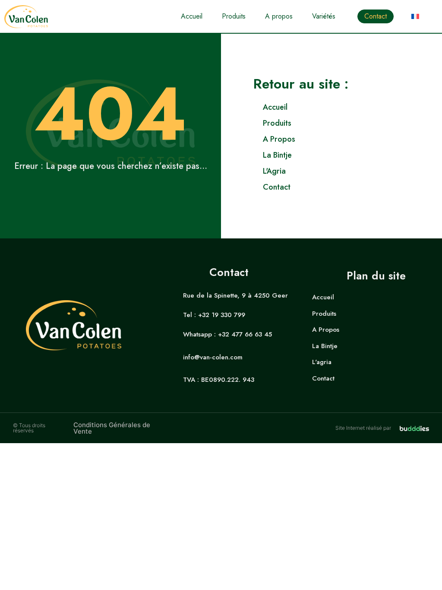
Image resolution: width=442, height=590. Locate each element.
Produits (234, 16)
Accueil (191, 16)
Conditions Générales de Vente (111, 428)
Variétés (323, 16)
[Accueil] (347, 107)
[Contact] (347, 187)
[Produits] (347, 123)
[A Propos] (347, 139)
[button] (328, 16)
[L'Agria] (347, 171)
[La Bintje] (347, 155)
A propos (279, 16)
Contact (375, 16)
